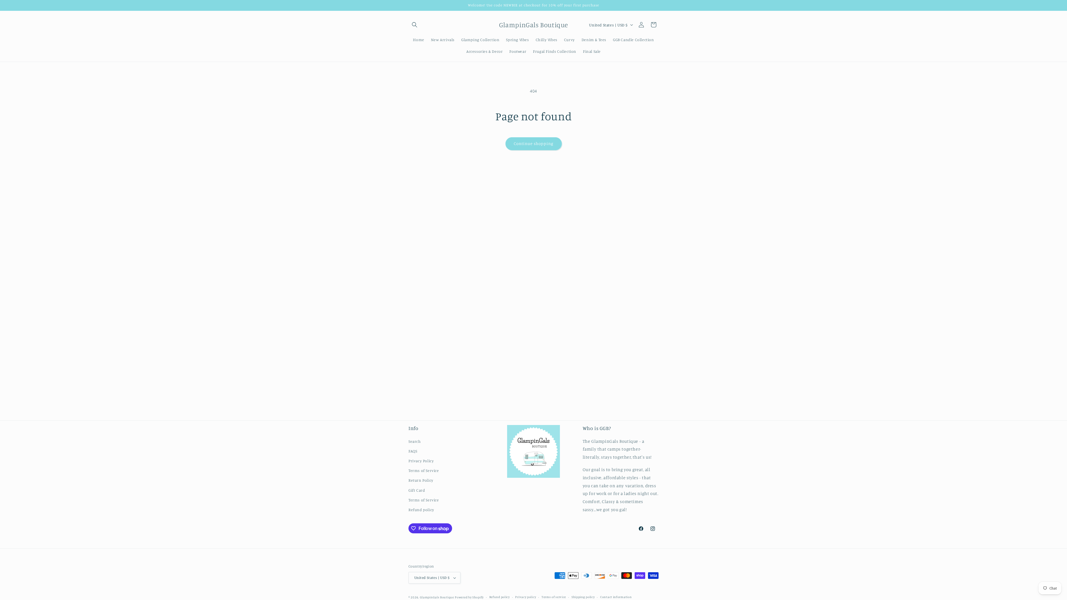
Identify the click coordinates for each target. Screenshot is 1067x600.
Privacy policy (525, 597)
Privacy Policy (421, 460)
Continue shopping (534, 143)
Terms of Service (423, 470)
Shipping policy (583, 597)
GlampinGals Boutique (437, 597)
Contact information (616, 597)
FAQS (412, 451)
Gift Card (416, 490)
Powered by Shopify (469, 597)
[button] (414, 25)
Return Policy (420, 480)
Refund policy (421, 509)
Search (414, 441)
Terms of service (554, 597)
